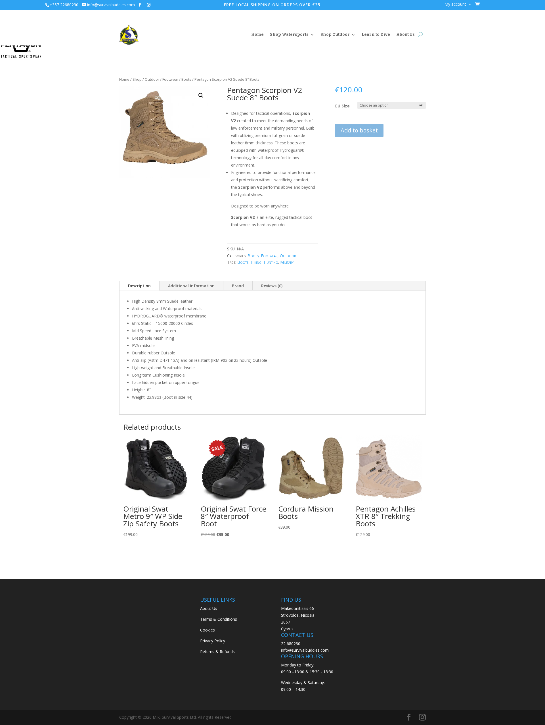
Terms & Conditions (218, 619)
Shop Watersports (289, 34)
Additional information (191, 285)
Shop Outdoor (335, 34)
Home (257, 34)
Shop (137, 79)
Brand (238, 285)
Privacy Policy (212, 640)
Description (139, 285)
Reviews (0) (271, 285)
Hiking (256, 262)
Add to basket (359, 130)
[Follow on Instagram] (148, 4)
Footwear (170, 79)
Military (287, 262)
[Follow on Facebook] (139, 4)
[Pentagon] (21, 47)
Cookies (207, 630)
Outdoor (152, 79)
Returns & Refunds (217, 651)
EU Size (342, 106)
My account (455, 4)
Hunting (271, 262)
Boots (186, 79)
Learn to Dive (376, 34)
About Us (405, 34)
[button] (201, 95)
